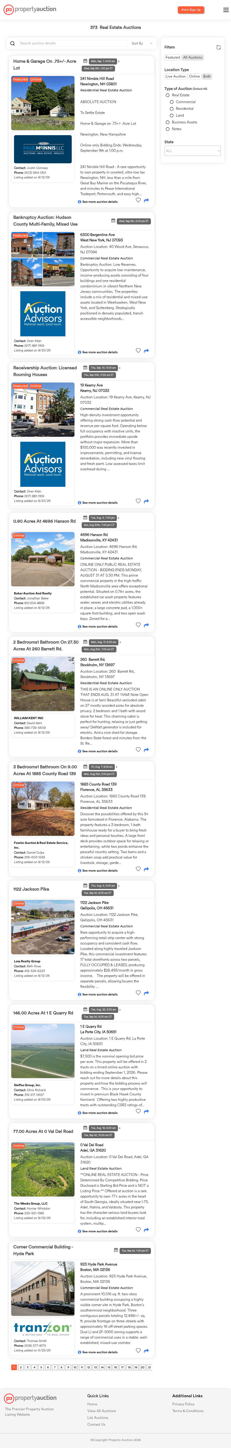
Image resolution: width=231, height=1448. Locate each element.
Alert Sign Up (191, 10)
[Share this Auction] (146, 201)
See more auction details (100, 201)
